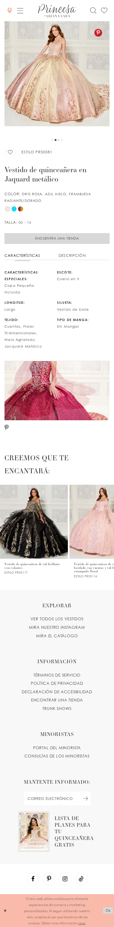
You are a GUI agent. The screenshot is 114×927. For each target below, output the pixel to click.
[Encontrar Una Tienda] (9, 10)
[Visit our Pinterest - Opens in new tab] (49, 879)
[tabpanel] (57, 78)
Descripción (72, 255)
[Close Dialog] (5, 910)
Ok (108, 910)
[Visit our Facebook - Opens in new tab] (33, 879)
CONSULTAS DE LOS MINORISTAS (56, 756)
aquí (81, 923)
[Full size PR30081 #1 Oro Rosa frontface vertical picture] (57, 78)
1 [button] (52, 140)
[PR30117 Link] (34, 529)
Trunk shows (56, 708)
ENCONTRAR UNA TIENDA (57, 700)
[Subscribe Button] (85, 798)
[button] (20, 10)
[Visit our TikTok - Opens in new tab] (81, 879)
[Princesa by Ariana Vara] (57, 10)
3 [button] (58, 140)
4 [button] (62, 140)
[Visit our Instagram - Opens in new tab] (65, 879)
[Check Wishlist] (104, 11)
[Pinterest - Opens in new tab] (98, 32)
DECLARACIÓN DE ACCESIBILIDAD (57, 692)
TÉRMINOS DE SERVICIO (57, 675)
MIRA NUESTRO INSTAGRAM (57, 627)
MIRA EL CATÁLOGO (57, 636)
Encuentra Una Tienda (57, 238)
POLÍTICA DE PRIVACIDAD (57, 683)
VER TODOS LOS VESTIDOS (56, 619)
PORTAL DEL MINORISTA (57, 748)
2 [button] (55, 140)
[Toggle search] (93, 11)
